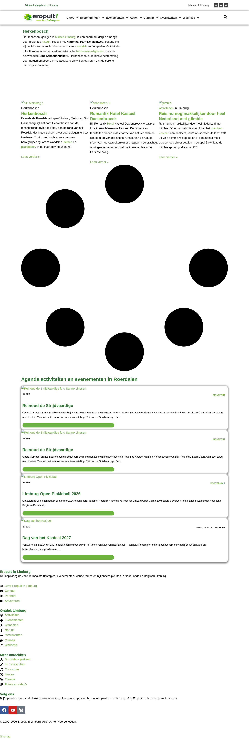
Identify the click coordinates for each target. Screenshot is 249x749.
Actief (134, 17)
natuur (46, 41)
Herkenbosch (34, 113)
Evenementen (115, 17)
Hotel (110, 123)
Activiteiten (166, 108)
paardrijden (28, 146)
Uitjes (70, 17)
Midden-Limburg (65, 37)
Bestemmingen (90, 17)
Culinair (148, 17)
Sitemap (5, 736)
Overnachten (168, 17)
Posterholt (217, 483)
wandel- (82, 46)
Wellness (189, 17)
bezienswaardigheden (89, 51)
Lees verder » (30, 156)
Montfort (219, 395)
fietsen (68, 142)
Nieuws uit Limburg (198, 5)
